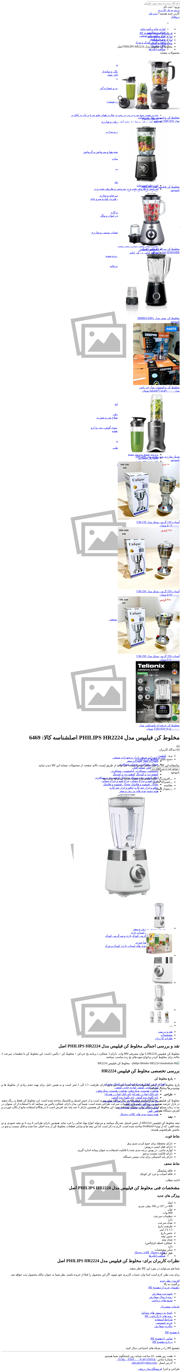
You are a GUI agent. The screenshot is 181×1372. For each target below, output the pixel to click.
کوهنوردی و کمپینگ (147, 774)
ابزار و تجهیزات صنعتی (125, 757)
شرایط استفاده (164, 1319)
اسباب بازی (137, 932)
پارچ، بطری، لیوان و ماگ (114, 215)
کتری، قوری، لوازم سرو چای (107, 198)
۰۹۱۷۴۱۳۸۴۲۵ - (144, 1359)
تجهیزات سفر (150, 760)
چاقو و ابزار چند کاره (146, 787)
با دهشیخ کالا (172, 1332)
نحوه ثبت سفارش (162, 1293)
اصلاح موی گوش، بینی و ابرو (107, 427)
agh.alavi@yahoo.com (144, 1362)
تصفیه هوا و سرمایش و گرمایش (101, 151)
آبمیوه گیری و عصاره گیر (114, 88)
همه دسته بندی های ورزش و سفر (138, 791)
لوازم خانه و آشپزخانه (152, 29)
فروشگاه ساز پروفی (150, 1368)
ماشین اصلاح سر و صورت (112, 417)
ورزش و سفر (141, 929)
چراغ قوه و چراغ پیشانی (144, 781)
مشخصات (167, 1034)
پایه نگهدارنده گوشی (146, 1097)
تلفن (155, 1110)
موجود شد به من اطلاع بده (165, 769)
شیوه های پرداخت (162, 1300)
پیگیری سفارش (163, 1326)
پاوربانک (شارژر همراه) (145, 1094)
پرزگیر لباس (136, 252)
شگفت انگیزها (157, 49)
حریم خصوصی (164, 1322)
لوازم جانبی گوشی (147, 1087)
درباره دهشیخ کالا (162, 1341)
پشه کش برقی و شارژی (144, 121)
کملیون (162, 755)
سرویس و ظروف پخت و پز (142, 188)
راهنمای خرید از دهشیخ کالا (164, 1287)
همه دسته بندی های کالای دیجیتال (139, 1114)
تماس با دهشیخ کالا (161, 1338)
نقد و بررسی (165, 1031)
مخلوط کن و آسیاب (147, 759)
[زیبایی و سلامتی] (98, 599)
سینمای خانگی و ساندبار (116, 71)
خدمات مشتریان (170, 1306)
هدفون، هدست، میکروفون (142, 1090)
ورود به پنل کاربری (169, 10)
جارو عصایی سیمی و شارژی (107, 232)
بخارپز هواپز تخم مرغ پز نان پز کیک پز (92, 115)
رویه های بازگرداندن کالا (159, 1316)
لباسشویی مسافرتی (146, 770)
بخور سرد (152, 461)
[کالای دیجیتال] (98, 1248)
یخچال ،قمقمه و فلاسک (144, 784)
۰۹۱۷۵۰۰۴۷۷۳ (125, 1359)
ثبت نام (153, 13)
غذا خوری (141, 942)
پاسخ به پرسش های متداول (157, 1312)
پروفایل (175, 16)
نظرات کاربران (164, 1038)
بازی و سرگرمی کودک (145, 935)
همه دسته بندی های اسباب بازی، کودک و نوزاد (131, 945)
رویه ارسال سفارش (161, 1297)
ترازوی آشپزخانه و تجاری (114, 195)
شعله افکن (138, 767)
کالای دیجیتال (157, 1252)
